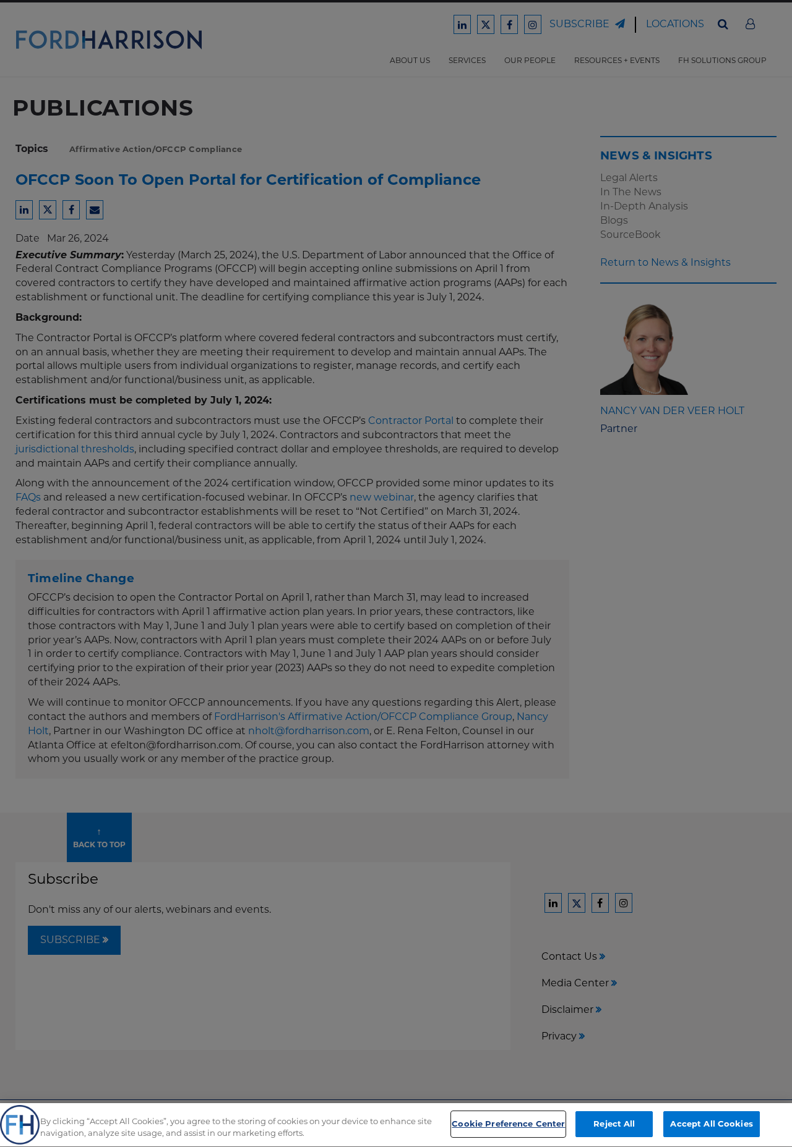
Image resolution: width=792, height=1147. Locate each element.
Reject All (614, 1123)
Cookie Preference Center (508, 1123)
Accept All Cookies (711, 1123)
